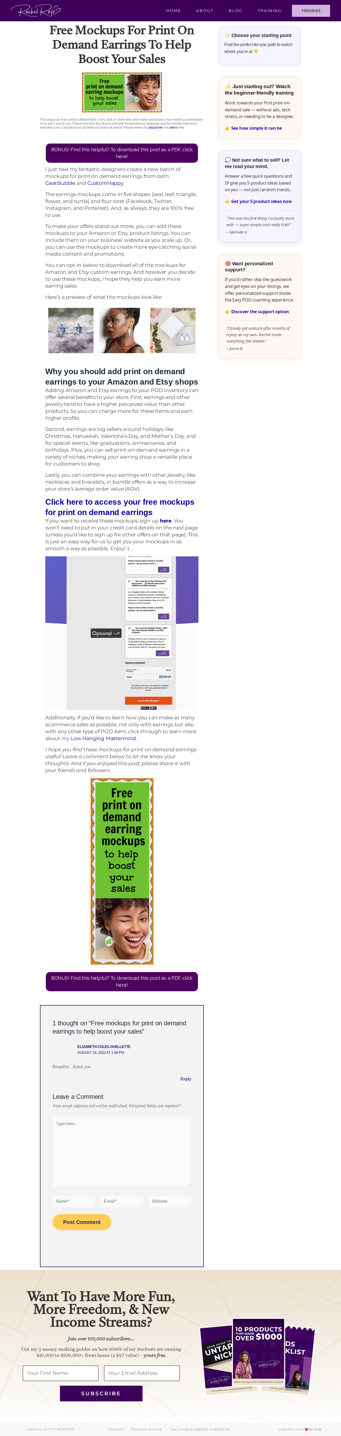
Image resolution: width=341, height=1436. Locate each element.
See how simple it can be (256, 128)
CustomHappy (105, 183)
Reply (185, 1079)
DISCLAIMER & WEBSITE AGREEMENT (199, 1429)
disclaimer (155, 127)
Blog (235, 10)
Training (270, 10)
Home (173, 10)
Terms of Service (146, 1429)
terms (173, 127)
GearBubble (60, 183)
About (204, 10)
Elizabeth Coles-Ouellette (104, 1047)
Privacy (115, 1429)
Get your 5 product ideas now (261, 201)
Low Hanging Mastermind (103, 738)
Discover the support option (260, 312)
